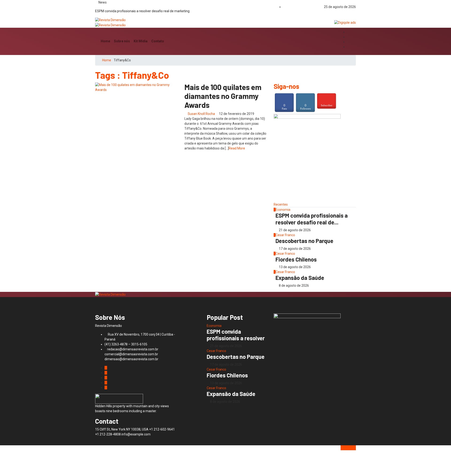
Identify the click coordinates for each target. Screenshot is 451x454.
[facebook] (348, 32)
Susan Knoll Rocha (201, 114)
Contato (157, 41)
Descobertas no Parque (304, 240)
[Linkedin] (348, 46)
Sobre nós (122, 41)
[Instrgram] (348, 37)
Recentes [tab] (281, 204)
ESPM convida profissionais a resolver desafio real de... (312, 219)
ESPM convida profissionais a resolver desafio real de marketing (142, 11)
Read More (237, 148)
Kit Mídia (141, 41)
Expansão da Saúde (300, 277)
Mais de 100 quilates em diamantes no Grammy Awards (222, 96)
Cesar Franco (285, 235)
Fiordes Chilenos (296, 259)
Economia (283, 209)
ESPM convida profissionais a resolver (236, 335)
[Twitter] (348, 41)
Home (105, 41)
